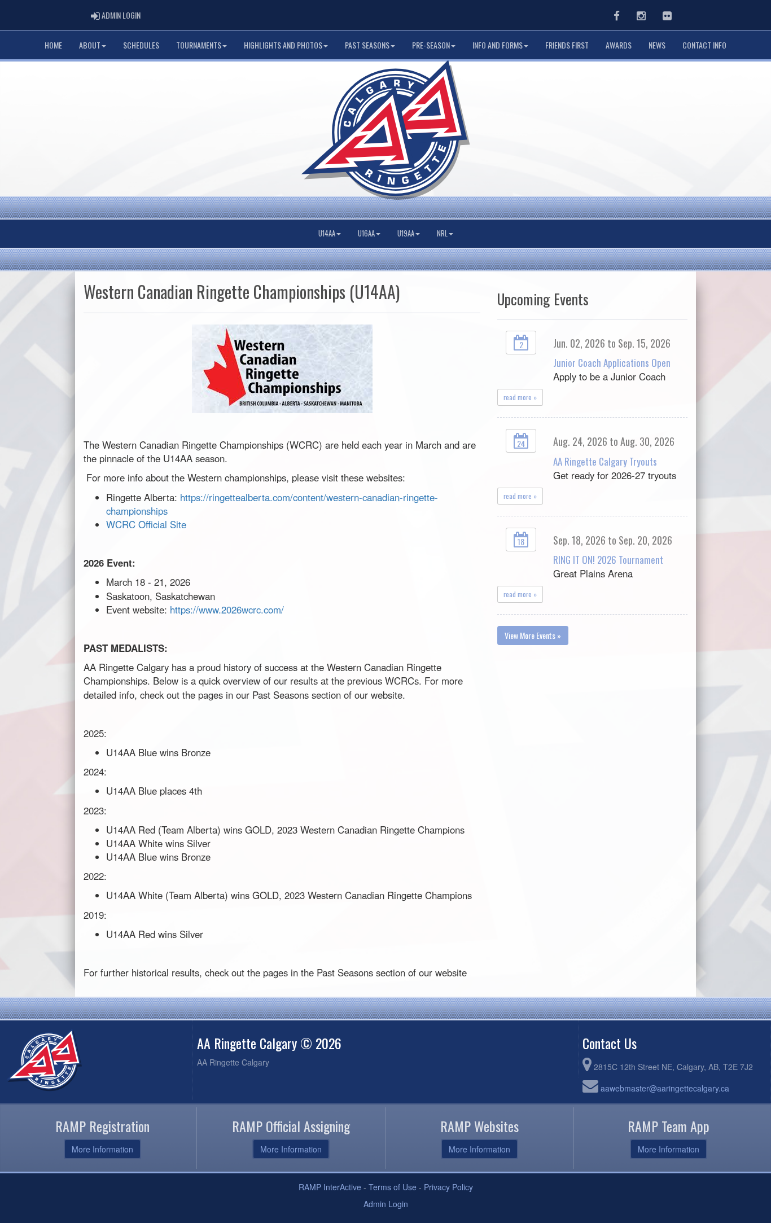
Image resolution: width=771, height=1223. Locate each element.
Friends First (567, 45)
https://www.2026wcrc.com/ (227, 609)
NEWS (657, 45)
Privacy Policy (448, 1187)
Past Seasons (367, 45)
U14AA (326, 233)
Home (53, 45)
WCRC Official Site (146, 524)
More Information (102, 1149)
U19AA (405, 233)
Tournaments (198, 45)
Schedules (141, 45)
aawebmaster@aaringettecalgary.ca (665, 1088)
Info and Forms (497, 45)
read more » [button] (520, 397)
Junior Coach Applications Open (612, 363)
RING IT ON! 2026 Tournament (608, 560)
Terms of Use (393, 1187)
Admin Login (385, 1203)
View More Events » (533, 635)
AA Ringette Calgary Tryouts (605, 461)
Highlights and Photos (283, 45)
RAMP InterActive (330, 1187)
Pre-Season (431, 45)
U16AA (366, 233)
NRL (442, 233)
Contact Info (704, 45)
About (89, 45)
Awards (619, 45)
